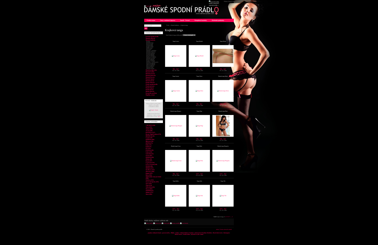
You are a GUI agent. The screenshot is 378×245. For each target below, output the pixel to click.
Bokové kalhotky (150, 66)
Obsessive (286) (150, 171)
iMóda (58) (149, 159)
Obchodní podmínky (218, 20)
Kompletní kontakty (201, 20)
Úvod (167, 25)
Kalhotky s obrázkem (151, 50)
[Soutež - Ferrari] (153, 110)
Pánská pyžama (150, 86)
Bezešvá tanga (149, 44)
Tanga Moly (199, 146)
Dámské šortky (149, 67)
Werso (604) (149, 189)
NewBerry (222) (150, 169)
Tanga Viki (222, 181)
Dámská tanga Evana (176, 146)
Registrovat (231, 1)
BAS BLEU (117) (150, 132)
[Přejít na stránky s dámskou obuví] (157, 223)
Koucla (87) (149, 161)
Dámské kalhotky (175, 25)
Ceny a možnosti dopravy (167, 20)
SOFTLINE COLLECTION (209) (153, 177)
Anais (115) (149, 127)
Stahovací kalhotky (150, 64)
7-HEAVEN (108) (150, 125)
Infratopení (226, 233)
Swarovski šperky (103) (152, 182)
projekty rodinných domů (154, 233)
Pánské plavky (150, 89)
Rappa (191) (149, 173)
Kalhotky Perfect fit (150, 52)
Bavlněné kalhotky (150, 53)
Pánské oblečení (150, 82)
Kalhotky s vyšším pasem (152, 62)
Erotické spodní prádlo (152, 36)
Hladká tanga (149, 48)
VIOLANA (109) (150, 187)
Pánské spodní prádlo (152, 84)
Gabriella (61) (150, 153)
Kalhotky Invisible (150, 58)
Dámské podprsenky (151, 70)
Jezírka (177, 233)
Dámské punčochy (151, 75)
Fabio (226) (149, 152)
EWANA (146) (149, 150)
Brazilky (148, 41)
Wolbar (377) (149, 192)
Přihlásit (226, 1)
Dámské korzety (150, 77)
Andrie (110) (149, 129)
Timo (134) (149, 185)
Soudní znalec (186, 234)
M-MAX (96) (149, 166)
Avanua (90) (149, 130)
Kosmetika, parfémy (151, 93)
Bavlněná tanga (149, 43)
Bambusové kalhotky (151, 57)
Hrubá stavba (178, 234)
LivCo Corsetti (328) (151, 164)
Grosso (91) (149, 155)
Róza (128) (149, 175)
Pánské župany (150, 88)
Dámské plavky (150, 80)
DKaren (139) (149, 141)
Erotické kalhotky (150, 54)
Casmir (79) (149, 137)
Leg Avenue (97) (150, 162)
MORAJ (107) (149, 168)
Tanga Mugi (199, 111)
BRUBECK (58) (150, 136)
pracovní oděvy (166, 233)
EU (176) (148, 148)
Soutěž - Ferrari (185, 20)
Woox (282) (149, 194)
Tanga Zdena (199, 76)
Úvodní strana (151, 20)
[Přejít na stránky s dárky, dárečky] (148, 223)
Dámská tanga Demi (223, 111)
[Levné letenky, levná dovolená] (184, 223)
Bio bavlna (148, 49)
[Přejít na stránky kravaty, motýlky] (175, 223)
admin (217, 229)
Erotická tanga (149, 45)
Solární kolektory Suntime (186, 233)
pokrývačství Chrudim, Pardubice (203, 233)
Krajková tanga (184, 25)
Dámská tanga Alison (223, 76)
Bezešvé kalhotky (150, 59)
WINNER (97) (149, 190)
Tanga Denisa (223, 41)
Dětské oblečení (150, 91)
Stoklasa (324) (150, 180)
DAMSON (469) (150, 139)
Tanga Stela (199, 181)
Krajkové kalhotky (150, 60)
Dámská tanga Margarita (223, 146)
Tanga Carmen (175, 76)
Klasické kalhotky (150, 55)
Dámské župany (150, 79)
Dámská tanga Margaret (175, 111)
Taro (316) (149, 183)
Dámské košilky (150, 72)
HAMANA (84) (150, 157)
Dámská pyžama (150, 73)
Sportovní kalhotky (150, 63)
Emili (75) (148, 146)
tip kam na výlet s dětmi (197, 234)
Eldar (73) (148, 145)
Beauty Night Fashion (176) (153, 134)
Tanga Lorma (176, 41)
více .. (159, 116)
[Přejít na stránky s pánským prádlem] (166, 223)
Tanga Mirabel (199, 41)
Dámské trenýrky (150, 68)
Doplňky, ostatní (150, 95)
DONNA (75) (149, 143)
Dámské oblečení (150, 38)
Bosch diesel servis (217, 233)
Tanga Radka (176, 181)
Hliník (172, 233)
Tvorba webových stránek (226, 229)
